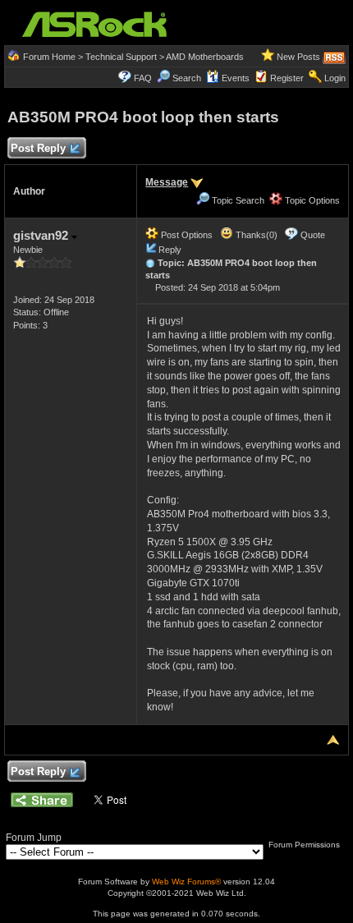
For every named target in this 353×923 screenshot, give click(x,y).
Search (186, 78)
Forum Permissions (305, 844)
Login (335, 78)
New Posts (298, 57)
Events (236, 78)
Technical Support (121, 57)
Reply (169, 250)
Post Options (185, 235)
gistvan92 (42, 235)
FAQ (143, 78)
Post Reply (38, 148)
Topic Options (311, 200)
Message (166, 182)
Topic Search (236, 200)
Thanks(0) (255, 235)
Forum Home (49, 57)
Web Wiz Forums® (186, 881)
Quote (312, 235)
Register (287, 78)
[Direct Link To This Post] (150, 263)
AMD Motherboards (205, 57)
